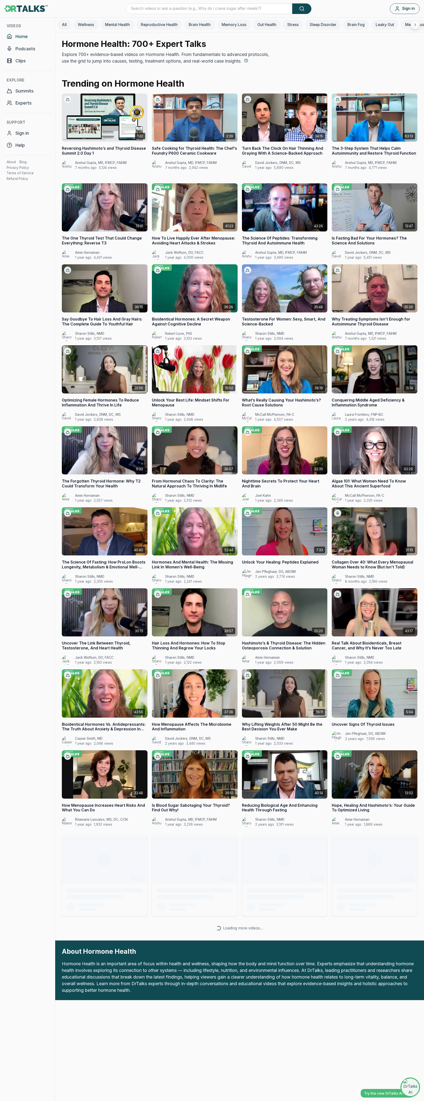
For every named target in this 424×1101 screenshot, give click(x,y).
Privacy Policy (18, 168)
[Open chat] (410, 1087)
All (64, 24)
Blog (22, 162)
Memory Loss (234, 24)
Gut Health (266, 24)
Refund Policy (17, 179)
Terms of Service (20, 173)
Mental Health (117, 24)
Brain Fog (356, 24)
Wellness (86, 24)
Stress (293, 24)
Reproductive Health (159, 24)
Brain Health (200, 24)
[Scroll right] (415, 24)
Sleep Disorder (323, 24)
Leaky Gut (385, 24)
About (11, 162)
